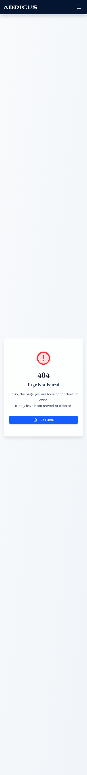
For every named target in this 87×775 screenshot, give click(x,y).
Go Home (47, 420)
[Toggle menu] (79, 7)
